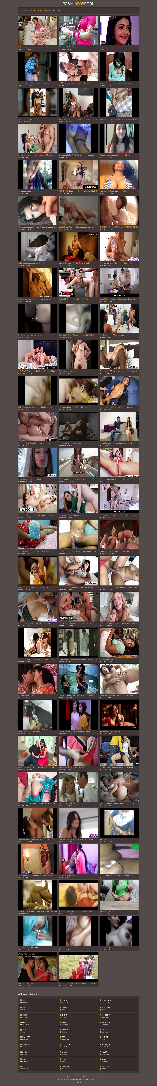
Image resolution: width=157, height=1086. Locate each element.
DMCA (78, 1082)
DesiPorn (78, 3)
